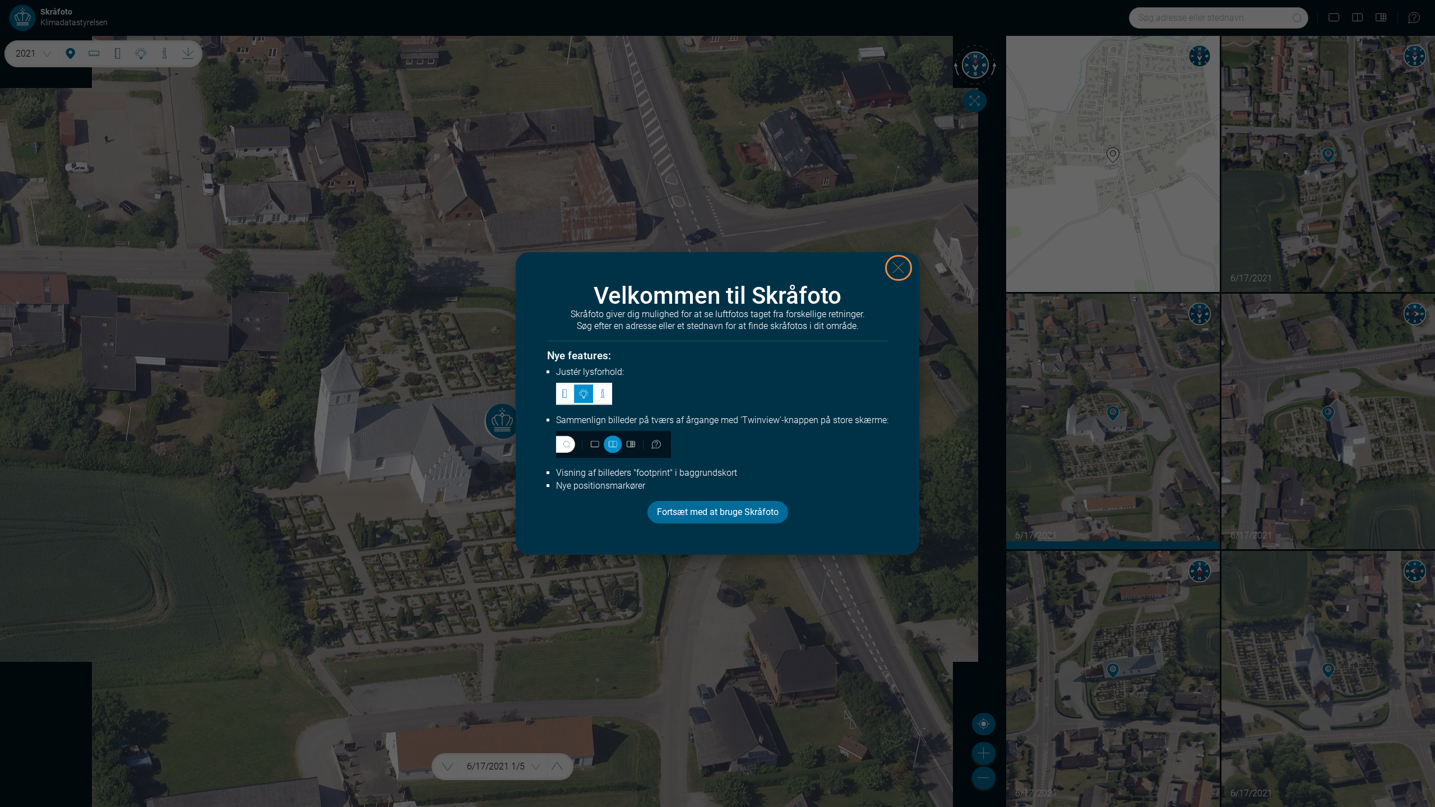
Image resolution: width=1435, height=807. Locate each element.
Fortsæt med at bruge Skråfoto (718, 512)
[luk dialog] (898, 268)
